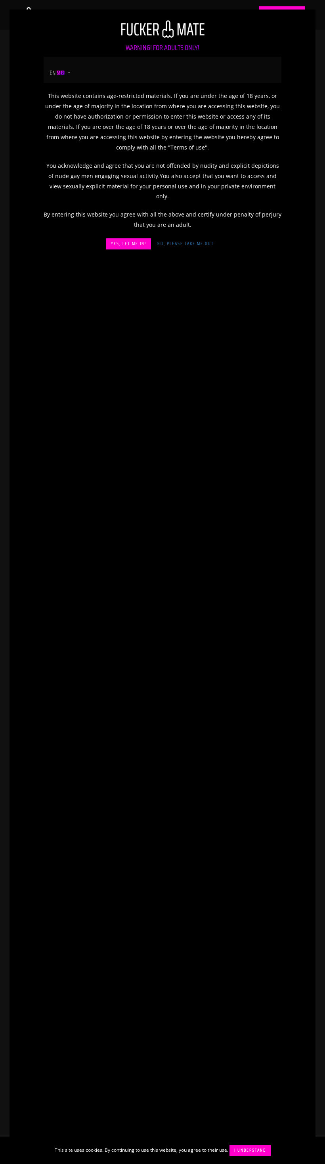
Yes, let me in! (128, 243)
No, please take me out (185, 243)
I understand (250, 1150)
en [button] (53, 73)
